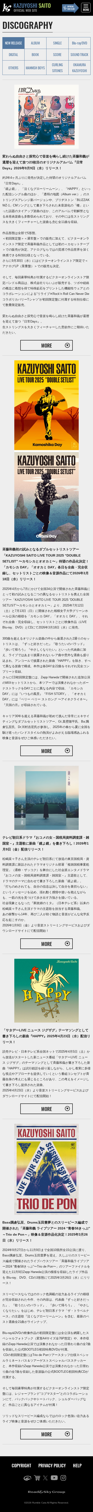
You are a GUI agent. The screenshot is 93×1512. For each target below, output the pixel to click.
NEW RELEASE (13, 42)
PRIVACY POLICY (52, 1465)
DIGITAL (13, 54)
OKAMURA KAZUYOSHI (79, 67)
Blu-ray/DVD (79, 42)
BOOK (35, 54)
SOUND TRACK (79, 54)
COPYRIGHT (21, 1465)
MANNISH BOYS (35, 67)
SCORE (57, 54)
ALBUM (35, 42)
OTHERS (13, 67)
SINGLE (57, 42)
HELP (77, 1465)
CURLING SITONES (57, 67)
